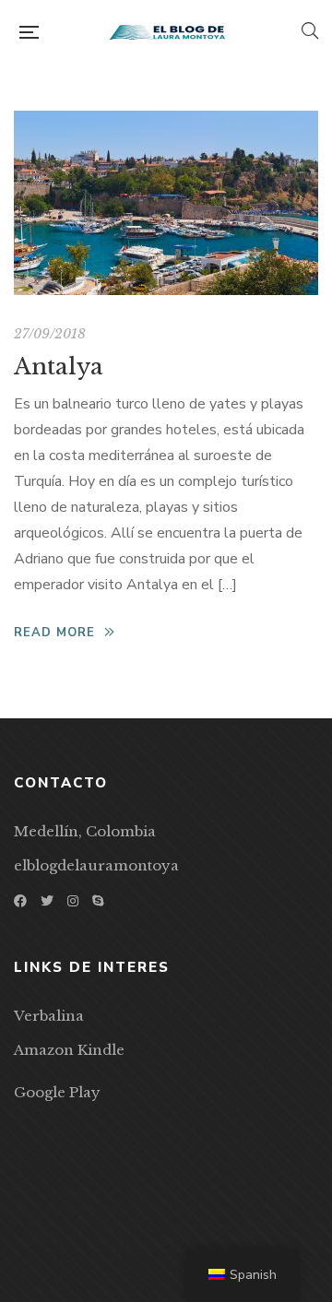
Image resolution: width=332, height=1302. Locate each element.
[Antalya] (166, 203)
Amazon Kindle (69, 1050)
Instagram (72, 900)
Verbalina (49, 1015)
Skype (97, 900)
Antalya (58, 366)
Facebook (20, 900)
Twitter (47, 900)
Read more (54, 632)
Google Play (57, 1092)
